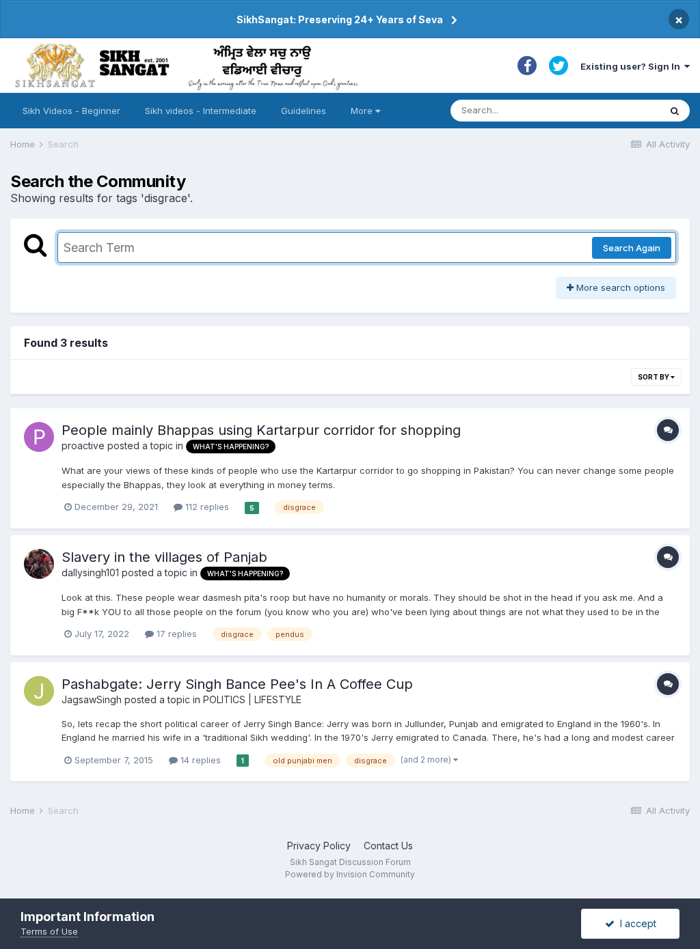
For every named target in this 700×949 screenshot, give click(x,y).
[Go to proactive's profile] (39, 437)
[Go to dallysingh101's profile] (39, 564)
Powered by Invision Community (350, 874)
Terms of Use (49, 931)
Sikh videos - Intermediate (200, 110)
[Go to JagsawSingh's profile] (39, 691)
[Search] (675, 111)
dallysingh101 (90, 572)
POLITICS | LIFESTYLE (252, 699)
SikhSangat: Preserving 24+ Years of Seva (340, 19)
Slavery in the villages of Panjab (164, 557)
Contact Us (388, 845)
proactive (83, 445)
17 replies (175, 633)
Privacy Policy (319, 845)
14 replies (199, 759)
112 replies (206, 506)
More (362, 110)
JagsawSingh (92, 699)
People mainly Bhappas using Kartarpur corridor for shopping (261, 430)
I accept (635, 923)
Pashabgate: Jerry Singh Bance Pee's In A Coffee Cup (237, 684)
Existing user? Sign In (632, 66)
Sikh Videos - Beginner (71, 110)
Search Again (631, 247)
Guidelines (303, 110)
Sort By (654, 377)
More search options (619, 287)
